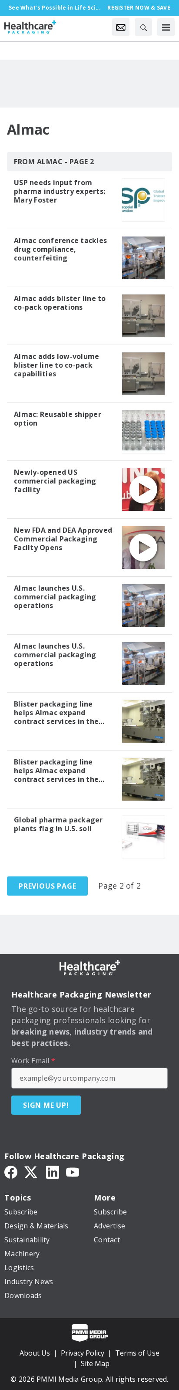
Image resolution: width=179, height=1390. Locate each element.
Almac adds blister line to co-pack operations (60, 302)
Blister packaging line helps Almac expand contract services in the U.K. (56, 713)
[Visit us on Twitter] (31, 1172)
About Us (35, 1353)
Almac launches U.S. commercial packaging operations (55, 597)
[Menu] (166, 27)
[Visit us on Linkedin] (52, 1172)
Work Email (33, 1060)
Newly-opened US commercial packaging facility (55, 481)
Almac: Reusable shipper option (57, 418)
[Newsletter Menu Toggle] (120, 27)
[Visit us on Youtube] (72, 1172)
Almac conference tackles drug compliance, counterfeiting (60, 249)
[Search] (143, 27)
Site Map (95, 1363)
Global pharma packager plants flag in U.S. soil (58, 824)
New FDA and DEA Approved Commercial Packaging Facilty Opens (63, 539)
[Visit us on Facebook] (10, 1172)
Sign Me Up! (46, 1105)
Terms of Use (137, 1353)
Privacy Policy (82, 1353)
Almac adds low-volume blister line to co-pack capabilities (56, 365)
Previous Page (47, 886)
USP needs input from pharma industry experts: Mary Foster (59, 191)
